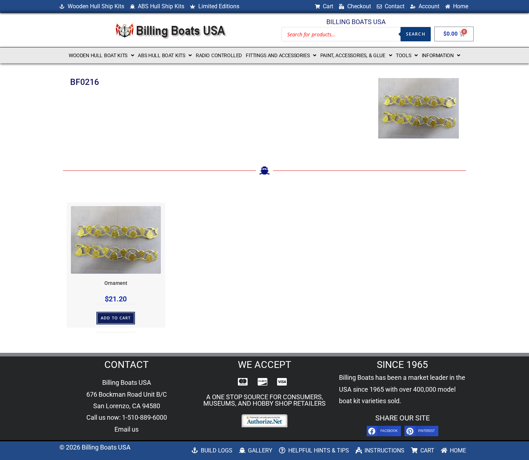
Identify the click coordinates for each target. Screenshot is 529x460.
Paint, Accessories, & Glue (352, 55)
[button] (101, 55)
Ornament (115, 283)
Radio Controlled (219, 55)
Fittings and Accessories (277, 55)
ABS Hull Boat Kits (161, 55)
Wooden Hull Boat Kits (98, 55)
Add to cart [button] (116, 317)
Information (438, 55)
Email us (126, 429)
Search (415, 34)
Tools (403, 55)
